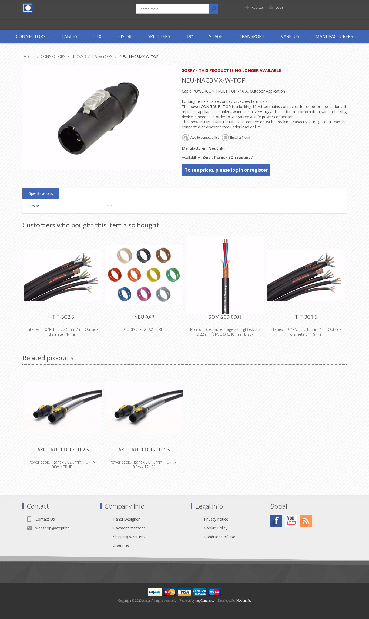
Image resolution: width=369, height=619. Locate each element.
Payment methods (129, 527)
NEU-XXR (144, 317)
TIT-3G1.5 (306, 317)
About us (121, 545)
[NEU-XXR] (144, 275)
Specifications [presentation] (41, 193)
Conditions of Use (219, 536)
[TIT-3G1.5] (306, 275)
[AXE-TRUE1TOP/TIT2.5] (63, 407)
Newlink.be (243, 601)
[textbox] (172, 9)
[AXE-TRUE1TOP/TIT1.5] (144, 407)
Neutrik (216, 148)
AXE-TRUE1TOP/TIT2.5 (63, 449)
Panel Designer (126, 519)
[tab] (40, 193)
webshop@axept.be (52, 527)
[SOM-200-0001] (225, 275)
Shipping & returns (129, 536)
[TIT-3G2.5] (63, 275)
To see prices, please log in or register (226, 170)
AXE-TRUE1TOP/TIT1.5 (144, 449)
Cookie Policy (215, 527)
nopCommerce (205, 601)
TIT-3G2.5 (63, 317)
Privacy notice (216, 519)
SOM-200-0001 (225, 317)
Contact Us (45, 519)
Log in (280, 7)
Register (258, 7)
